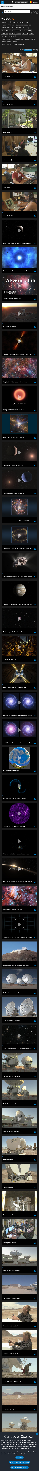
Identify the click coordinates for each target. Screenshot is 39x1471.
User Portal (24, 2)
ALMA (22, 22)
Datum (35, 49)
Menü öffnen (8, 6)
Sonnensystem (30, 39)
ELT (13, 28)
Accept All (19, 1457)
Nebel (32, 33)
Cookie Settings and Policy (19, 1467)
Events (25, 28)
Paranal (4, 36)
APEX (27, 22)
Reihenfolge (28, 49)
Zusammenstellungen (24, 25)
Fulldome (27, 30)
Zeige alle (5, 22)
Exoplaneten (6, 30)
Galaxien (5, 33)
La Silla (25, 33)
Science (17, 2)
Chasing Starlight (8, 25)
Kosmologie (6, 28)
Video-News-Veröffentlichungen (13, 45)
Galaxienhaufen (15, 33)
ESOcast (18, 28)
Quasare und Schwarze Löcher (12, 39)
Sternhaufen (6, 42)
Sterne (15, 42)
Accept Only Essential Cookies (19, 1462)
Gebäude (12, 36)
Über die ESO (14, 22)
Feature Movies (17, 30)
